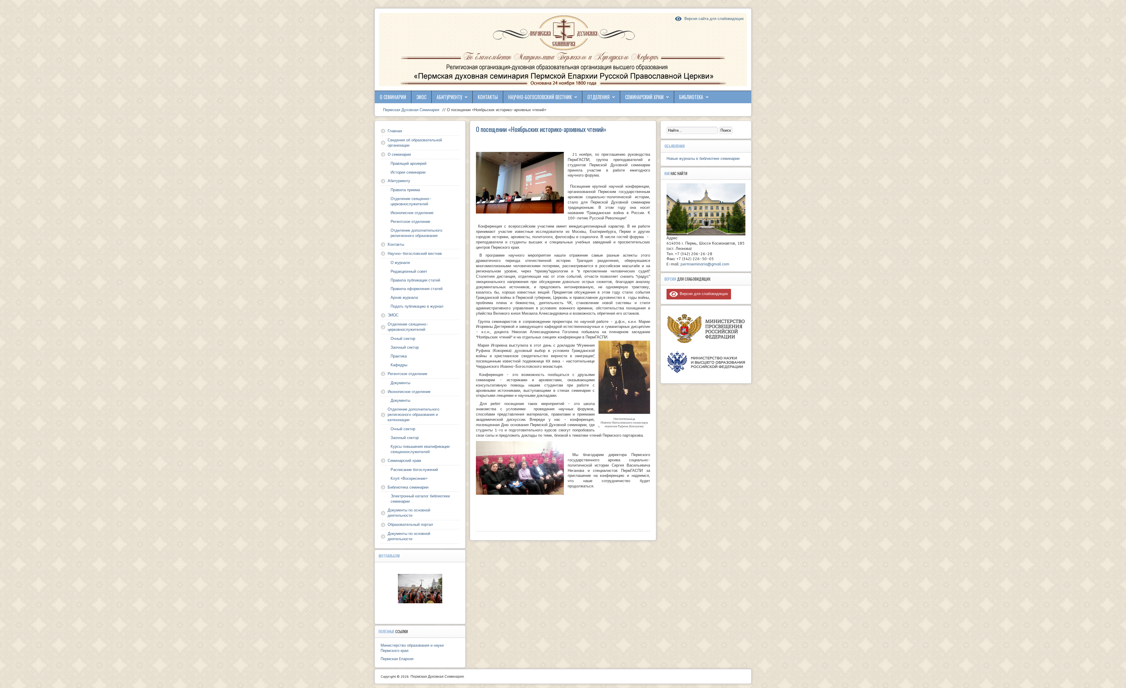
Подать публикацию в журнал (417, 306)
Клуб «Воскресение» (409, 478)
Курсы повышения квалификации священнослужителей (420, 449)
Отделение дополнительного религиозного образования (416, 233)
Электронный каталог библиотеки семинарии (420, 499)
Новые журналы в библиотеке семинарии (703, 158)
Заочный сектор (405, 347)
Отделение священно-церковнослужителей (411, 201)
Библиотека (691, 97)
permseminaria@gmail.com (705, 264)
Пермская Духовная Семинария (410, 110)
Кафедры (399, 365)
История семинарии (408, 172)
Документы (400, 383)
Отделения (598, 97)
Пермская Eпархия (397, 659)
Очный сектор (403, 338)
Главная (395, 131)
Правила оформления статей (416, 289)
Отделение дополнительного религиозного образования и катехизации (413, 414)
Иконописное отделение (412, 213)
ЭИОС (421, 97)
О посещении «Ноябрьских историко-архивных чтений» (541, 129)
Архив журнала (404, 297)
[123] (420, 588)
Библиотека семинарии (408, 487)
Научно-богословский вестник (540, 97)
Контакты (488, 97)
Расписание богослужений (414, 469)
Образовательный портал (410, 524)
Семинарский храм (644, 97)
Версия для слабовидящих (703, 294)
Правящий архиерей (408, 163)
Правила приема (405, 190)
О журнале (400, 262)
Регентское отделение (410, 221)
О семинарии (393, 97)
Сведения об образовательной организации (415, 143)
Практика (399, 356)
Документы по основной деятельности (409, 513)
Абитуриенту (449, 97)
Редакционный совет (409, 271)
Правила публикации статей (415, 280)
